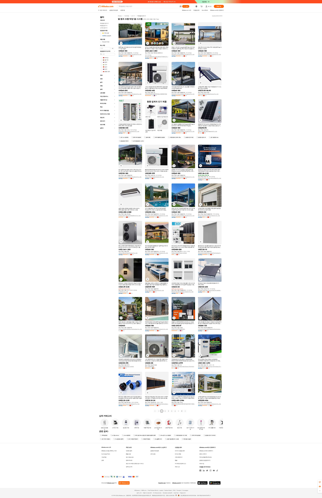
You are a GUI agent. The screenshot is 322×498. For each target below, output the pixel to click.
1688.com (143, 490)
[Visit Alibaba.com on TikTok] (217, 470)
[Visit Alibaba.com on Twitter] (207, 470)
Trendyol (179, 490)
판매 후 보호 (129, 460)
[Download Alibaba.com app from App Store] (202, 483)
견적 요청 (152, 454)
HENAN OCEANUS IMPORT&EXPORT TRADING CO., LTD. (183, 404)
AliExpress (137, 490)
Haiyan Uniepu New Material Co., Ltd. (207, 131)
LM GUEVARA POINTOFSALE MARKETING (156, 94)
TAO (174, 490)
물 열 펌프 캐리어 (124, 141)
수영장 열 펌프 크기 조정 (181, 435)
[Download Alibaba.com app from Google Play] (215, 483)
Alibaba (120, 16)
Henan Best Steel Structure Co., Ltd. (154, 290)
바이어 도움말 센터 (180, 450)
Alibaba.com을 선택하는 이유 (109, 450)
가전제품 (126, 16)
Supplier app (162, 483)
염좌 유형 (148, 137)
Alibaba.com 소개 (106, 447)
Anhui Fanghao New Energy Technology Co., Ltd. (210, 366)
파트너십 (201, 463)
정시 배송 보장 (129, 457)
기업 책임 (103, 457)
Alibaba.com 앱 (176, 483)
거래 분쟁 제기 (178, 457)
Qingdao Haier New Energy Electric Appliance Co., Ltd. (210, 290)
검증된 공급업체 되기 (204, 460)
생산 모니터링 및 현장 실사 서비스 (135, 463)
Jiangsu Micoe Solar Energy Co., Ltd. (154, 177)
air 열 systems (115, 435)
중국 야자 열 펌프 (137, 137)
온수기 (133, 16)
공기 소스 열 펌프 (124, 137)
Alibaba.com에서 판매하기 (206, 450)
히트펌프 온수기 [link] (141, 16)
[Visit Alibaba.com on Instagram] (210, 470)
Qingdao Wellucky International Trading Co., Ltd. (157, 56)
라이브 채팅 (178, 454)
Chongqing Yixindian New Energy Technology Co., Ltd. (183, 366)
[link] (320, 482)
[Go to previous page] (154, 411)
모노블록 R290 (158, 439)
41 (181, 411)
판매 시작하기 (203, 454)
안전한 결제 (129, 450)
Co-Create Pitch (105, 454)
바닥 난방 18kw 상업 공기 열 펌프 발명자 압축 (145, 435)
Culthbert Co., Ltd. (123, 291)
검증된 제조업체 (154, 450)
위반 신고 (177, 466)
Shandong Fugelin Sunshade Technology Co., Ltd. (210, 253)
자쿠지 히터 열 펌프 (196, 435)
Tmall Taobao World (153, 490)
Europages (185, 490)
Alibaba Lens (110, 483)
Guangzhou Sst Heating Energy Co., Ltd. (129, 131)
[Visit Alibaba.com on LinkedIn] (204, 470)
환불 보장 (128, 454)
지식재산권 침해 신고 (180, 463)
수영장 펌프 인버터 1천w (175, 137)
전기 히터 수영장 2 (106, 439)
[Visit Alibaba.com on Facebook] (200, 470)
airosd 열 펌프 (127, 435)
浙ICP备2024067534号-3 (203, 495)
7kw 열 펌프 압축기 (119, 439)
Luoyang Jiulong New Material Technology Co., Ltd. (210, 329)
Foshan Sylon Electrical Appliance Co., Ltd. (130, 215)
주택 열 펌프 (104, 435)
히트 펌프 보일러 (187, 439)
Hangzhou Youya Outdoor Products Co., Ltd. (130, 54)
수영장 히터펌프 (146, 439)
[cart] (202, 6)
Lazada (161, 490)
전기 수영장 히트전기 (133, 439)
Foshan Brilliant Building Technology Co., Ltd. (130, 329)
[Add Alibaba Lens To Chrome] (124, 483)
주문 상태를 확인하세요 (205, 457)
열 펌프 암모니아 (202, 137)
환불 (176, 460)
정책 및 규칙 (129, 466)
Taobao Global (168, 490)
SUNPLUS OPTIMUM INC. (178, 329)
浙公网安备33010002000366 (188, 495)
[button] (181, 6)
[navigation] (107, 213)
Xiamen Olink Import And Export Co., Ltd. (129, 404)
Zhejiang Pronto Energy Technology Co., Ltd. (209, 178)
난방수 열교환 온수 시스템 (173, 439)
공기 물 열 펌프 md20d (138, 141)
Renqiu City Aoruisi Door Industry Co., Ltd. (209, 215)
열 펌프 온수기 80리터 (210, 435)
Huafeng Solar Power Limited (179, 253)
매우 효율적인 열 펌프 (160, 137)
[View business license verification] (176, 495)
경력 (102, 460)
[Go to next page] (185, 411)
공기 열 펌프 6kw (214, 137)
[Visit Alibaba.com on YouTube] (214, 470)
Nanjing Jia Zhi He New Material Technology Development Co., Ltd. (157, 404)
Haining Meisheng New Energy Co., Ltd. (208, 94)
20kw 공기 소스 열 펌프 (165, 435)
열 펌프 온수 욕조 (189, 137)
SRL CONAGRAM (149, 366)
